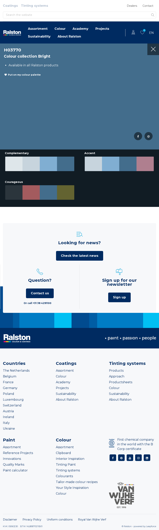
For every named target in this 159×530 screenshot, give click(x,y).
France (8, 382)
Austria (8, 411)
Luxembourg (13, 399)
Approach (116, 376)
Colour (60, 29)
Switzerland (12, 405)
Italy (6, 423)
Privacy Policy (31, 519)
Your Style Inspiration (72, 488)
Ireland (8, 417)
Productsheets (120, 382)
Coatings (10, 6)
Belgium (9, 376)
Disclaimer (10, 519)
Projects (102, 29)
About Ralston (69, 36)
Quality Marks (13, 464)
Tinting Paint (66, 464)
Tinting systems (34, 6)
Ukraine (9, 428)
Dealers (132, 6)
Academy (80, 29)
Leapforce (151, 526)
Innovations (12, 459)
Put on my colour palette (24, 74)
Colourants (64, 476)
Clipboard (63, 453)
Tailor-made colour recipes (77, 482)
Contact (148, 6)
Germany (10, 388)
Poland (8, 394)
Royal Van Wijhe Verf (92, 519)
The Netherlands (16, 370)
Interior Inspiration (70, 459)
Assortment (38, 29)
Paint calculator (15, 470)
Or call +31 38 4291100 (37, 303)
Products (116, 370)
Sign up (119, 297)
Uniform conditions (60, 519)
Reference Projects (18, 453)
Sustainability (39, 36)
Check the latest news (79, 256)
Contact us (40, 293)
